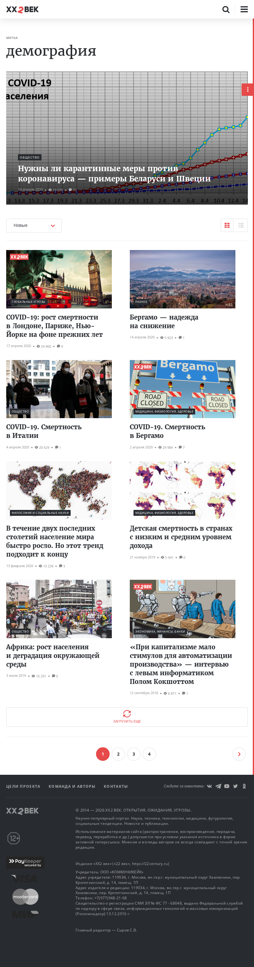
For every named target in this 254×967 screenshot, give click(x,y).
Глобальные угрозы (29, 302)
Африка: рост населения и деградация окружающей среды (52, 655)
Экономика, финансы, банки (160, 632)
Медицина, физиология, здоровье (164, 411)
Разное (141, 302)
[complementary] (253, 493)
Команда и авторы (73, 786)
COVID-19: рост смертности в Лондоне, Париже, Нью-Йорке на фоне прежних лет (54, 325)
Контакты (116, 786)
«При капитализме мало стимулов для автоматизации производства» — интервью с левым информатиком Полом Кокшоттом (181, 664)
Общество (30, 157)
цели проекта (24, 786)
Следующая (238, 754)
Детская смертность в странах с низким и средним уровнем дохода (181, 536)
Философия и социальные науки (40, 513)
